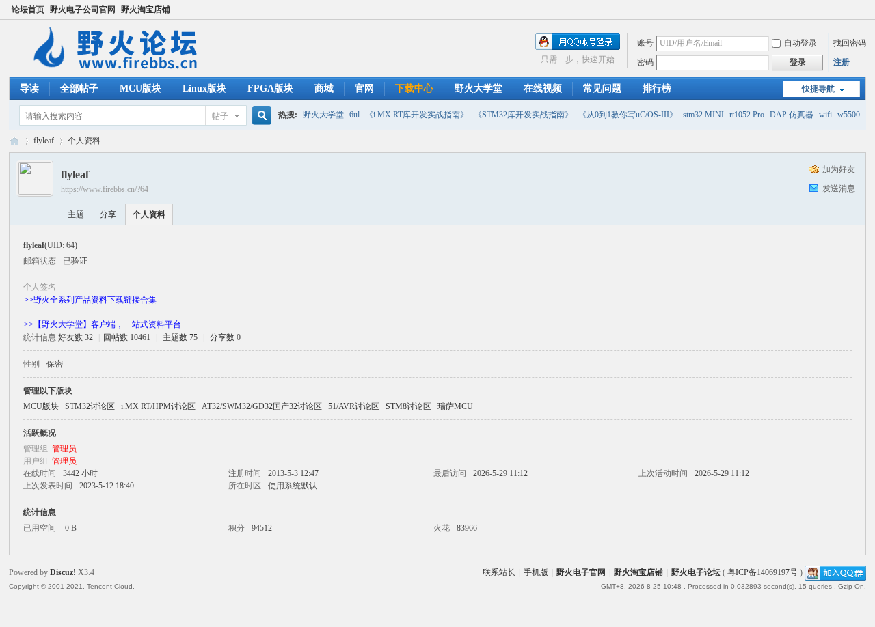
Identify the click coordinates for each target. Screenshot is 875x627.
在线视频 (543, 88)
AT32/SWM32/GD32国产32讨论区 (262, 406)
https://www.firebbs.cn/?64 (104, 189)
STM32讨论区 (90, 406)
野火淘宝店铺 (145, 9)
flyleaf (43, 140)
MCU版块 (140, 88)
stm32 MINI (703, 115)
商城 (324, 88)
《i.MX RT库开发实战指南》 (416, 115)
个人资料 (149, 214)
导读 (29, 88)
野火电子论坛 (14, 141)
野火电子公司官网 (83, 9)
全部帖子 (79, 88)
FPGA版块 (270, 88)
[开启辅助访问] (862, 9)
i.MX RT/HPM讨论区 (158, 406)
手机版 (536, 572)
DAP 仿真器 (791, 115)
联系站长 (499, 572)
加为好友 (838, 169)
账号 (645, 43)
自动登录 (800, 43)
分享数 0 (225, 337)
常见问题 (602, 88)
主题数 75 (180, 337)
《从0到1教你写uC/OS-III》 (627, 115)
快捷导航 (818, 89)
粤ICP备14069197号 (762, 572)
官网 (364, 88)
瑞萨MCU (455, 406)
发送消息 (838, 188)
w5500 (848, 115)
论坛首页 (28, 9)
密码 (645, 62)
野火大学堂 (478, 88)
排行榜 (657, 88)
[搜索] (260, 116)
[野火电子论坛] (121, 69)
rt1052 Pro (746, 115)
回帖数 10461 (126, 337)
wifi (825, 115)
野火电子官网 (581, 572)
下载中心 (414, 88)
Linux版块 (204, 88)
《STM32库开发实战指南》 (523, 115)
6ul (354, 115)
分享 (108, 214)
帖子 (220, 116)
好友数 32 (75, 337)
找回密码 (849, 43)
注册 (841, 62)
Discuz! (63, 572)
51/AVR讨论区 (353, 406)
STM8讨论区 (408, 406)
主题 (76, 214)
